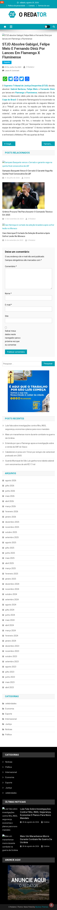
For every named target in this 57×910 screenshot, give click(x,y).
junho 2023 (10, 677)
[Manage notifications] (51, 905)
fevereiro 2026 (11, 511)
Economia (9, 709)
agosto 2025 (10, 542)
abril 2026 (9, 501)
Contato (31, 6)
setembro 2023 (12, 661)
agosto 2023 (10, 667)
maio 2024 (10, 620)
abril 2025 (9, 563)
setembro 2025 (12, 537)
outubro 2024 (11, 594)
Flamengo (19, 92)
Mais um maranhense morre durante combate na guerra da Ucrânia (30, 436)
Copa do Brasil (9, 100)
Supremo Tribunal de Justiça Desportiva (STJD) (26, 86)
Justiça (8, 724)
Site (6, 316)
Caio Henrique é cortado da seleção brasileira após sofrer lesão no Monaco (26, 234)
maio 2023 (10, 682)
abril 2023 (9, 687)
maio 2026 (10, 496)
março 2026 (10, 506)
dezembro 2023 (12, 646)
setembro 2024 (12, 599)
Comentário (11, 266)
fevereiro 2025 (11, 574)
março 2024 (10, 630)
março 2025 (10, 568)
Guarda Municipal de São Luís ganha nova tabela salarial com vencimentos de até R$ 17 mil (29, 462)
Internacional (11, 719)
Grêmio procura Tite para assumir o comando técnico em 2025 (27, 213)
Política (8, 734)
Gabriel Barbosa (18, 89)
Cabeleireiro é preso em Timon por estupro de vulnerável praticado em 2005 (30, 454)
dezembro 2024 (12, 584)
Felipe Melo (32, 89)
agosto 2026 (10, 480)
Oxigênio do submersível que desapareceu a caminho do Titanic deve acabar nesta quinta (10, 144)
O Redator (30, 67)
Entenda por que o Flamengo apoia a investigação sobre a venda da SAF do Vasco (29, 445)
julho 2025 (9, 548)
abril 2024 (9, 625)
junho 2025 (10, 553)
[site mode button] (47, 26)
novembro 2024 (12, 589)
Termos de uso (43, 6)
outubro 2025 (11, 532)
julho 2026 (9, 486)
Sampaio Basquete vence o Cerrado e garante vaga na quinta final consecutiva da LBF (27, 172)
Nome (8, 293)
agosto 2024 (10, 605)
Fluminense (31, 92)
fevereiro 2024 (11, 636)
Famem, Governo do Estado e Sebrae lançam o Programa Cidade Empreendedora (49, 144)
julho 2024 (9, 610)
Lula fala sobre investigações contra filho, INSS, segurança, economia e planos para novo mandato (27, 427)
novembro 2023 (12, 651)
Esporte (7, 62)
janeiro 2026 (10, 517)
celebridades (10, 703)
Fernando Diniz (47, 89)
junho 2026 (10, 491)
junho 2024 (10, 615)
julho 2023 (9, 672)
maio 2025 (10, 558)
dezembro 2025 (12, 522)
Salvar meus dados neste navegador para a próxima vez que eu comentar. (12, 338)
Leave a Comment (12, 71)
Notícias (8, 729)
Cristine (27, 178)
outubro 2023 (11, 656)
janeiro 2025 (10, 579)
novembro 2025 (12, 527)
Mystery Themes (41, 907)
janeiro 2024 (10, 641)
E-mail (8, 305)
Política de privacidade (16, 6)
